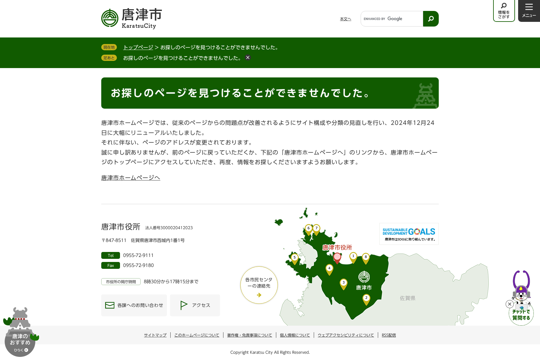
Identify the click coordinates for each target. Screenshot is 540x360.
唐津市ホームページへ (130, 177)
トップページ (138, 47)
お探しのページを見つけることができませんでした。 (183, 58)
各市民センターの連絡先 (259, 283)
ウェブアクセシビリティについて (346, 335)
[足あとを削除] (248, 57)
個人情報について (295, 335)
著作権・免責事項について (249, 335)
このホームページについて (196, 335)
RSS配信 (389, 335)
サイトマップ (155, 335)
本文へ (345, 19)
